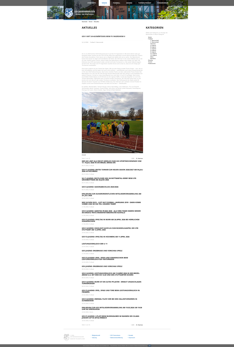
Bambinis (153, 58)
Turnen (150, 62)
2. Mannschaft (154, 42)
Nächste (140, 158)
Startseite (91, 3)
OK (150, 345)
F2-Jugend (153, 55)
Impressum (132, 337)
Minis (151, 57)
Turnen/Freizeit (144, 3)
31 (136, 158)
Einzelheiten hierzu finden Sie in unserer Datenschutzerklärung (129, 345)
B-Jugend (153, 47)
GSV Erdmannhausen (77, 337)
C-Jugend (153, 48)
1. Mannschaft (154, 40)
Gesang (129, 3)
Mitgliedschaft (96, 335)
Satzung (94, 337)
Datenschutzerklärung (116, 337)
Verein (104, 3)
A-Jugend (153, 45)
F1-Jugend (153, 53)
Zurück (84, 155)
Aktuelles (96, 21)
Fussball (116, 3)
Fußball (150, 39)
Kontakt (131, 335)
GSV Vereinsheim (115, 335)
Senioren (153, 43)
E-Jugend (153, 52)
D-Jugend (153, 50)
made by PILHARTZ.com (77, 339)
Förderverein (162, 3)
